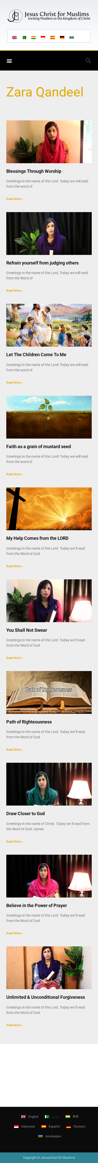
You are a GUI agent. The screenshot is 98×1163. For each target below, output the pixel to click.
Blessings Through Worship (33, 171)
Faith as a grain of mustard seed (38, 446)
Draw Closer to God (25, 813)
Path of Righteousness (29, 721)
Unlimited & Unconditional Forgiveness (45, 997)
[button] (9, 60)
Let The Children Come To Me (36, 354)
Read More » (14, 199)
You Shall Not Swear (26, 630)
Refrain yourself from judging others (42, 262)
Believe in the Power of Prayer (36, 905)
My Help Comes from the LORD (37, 538)
